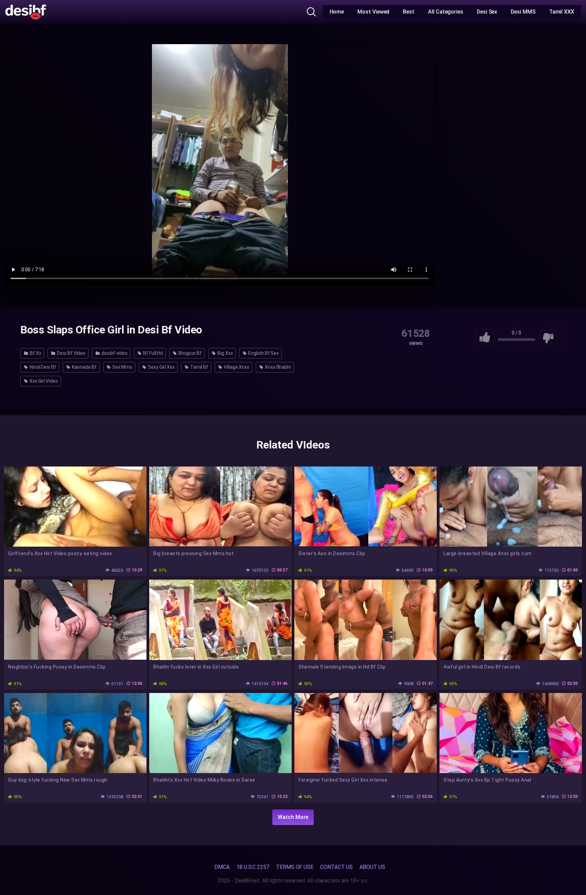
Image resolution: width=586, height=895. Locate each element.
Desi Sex (487, 11)
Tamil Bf (198, 367)
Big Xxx (224, 353)
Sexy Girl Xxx (161, 367)
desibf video (114, 353)
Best (408, 11)
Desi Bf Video (70, 353)
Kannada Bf (84, 367)
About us (372, 867)
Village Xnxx (236, 367)
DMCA (222, 867)
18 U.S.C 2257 (252, 867)
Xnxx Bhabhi (277, 367)
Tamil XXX (561, 11)
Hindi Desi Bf (42, 367)
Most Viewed (373, 11)
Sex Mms (121, 367)
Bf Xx (35, 353)
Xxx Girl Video (43, 381)
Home (337, 11)
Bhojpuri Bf (189, 353)
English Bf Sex (263, 353)
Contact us (336, 867)
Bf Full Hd (152, 353)
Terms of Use (294, 867)
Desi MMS (523, 11)
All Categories (445, 11)
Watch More (293, 817)
